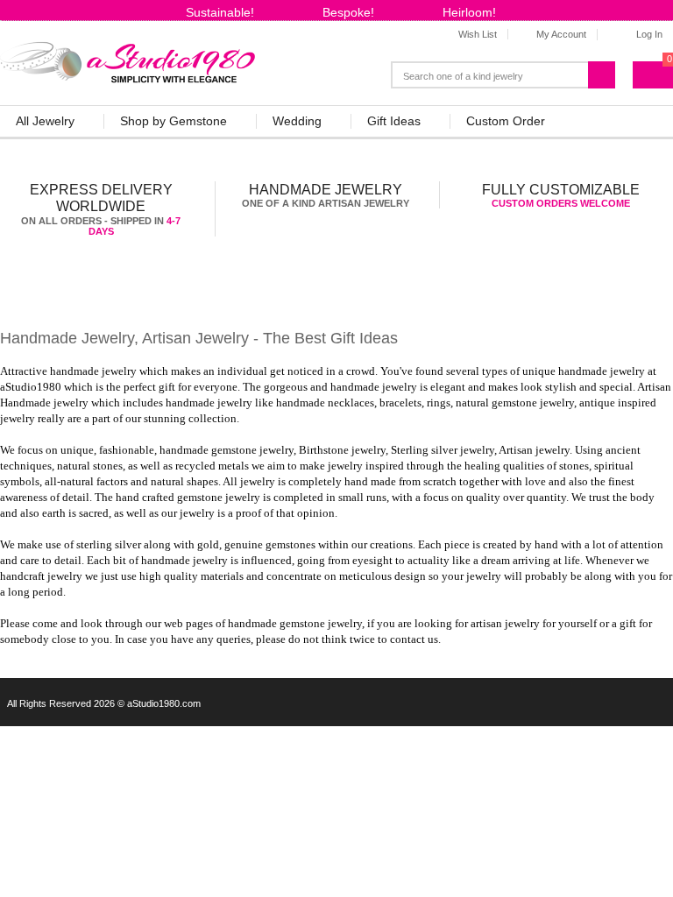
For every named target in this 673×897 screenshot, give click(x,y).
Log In (649, 34)
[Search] (606, 71)
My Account (561, 34)
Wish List (477, 34)
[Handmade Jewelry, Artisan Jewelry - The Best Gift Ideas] (128, 59)
